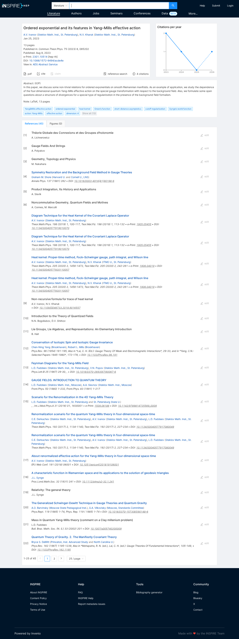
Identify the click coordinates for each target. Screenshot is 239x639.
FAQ (80, 592)
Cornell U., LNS (79, 177)
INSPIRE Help (85, 598)
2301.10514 (40, 56)
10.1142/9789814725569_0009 (137, 405)
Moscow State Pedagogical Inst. (68, 507)
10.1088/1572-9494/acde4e (46, 60)
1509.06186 (101, 405)
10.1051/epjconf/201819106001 (99, 464)
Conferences (142, 13)
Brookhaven (59, 347)
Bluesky (197, 598)
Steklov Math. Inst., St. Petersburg (57, 34)
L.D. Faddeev (39, 367)
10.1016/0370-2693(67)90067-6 (96, 371)
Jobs (96, 13)
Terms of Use (37, 609)
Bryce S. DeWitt (40, 541)
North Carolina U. (103, 541)
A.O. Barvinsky (39, 507)
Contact (197, 609)
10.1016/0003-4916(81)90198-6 (94, 180)
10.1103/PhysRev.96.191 (102, 354)
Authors (76, 13)
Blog (195, 592)
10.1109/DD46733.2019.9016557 (59, 307)
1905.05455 (143, 224)
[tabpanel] (119, 346)
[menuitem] (202, 5)
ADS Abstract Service (45, 64)
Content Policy (38, 598)
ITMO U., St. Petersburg (116, 262)
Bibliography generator (149, 592)
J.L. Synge (37, 477)
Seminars (116, 13)
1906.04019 (147, 265)
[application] (186, 53)
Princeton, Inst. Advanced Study (69, 541)
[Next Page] (61, 558)
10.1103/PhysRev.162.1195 (54, 549)
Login (230, 5)
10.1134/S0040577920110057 (50, 269)
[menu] (208, 5)
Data (165, 13)
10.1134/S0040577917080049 (155, 426)
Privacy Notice (38, 603)
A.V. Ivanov (29, 34)
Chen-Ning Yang (40, 347)
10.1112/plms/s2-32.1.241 (98, 481)
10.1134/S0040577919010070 (50, 228)
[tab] (34, 124)
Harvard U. (59, 177)
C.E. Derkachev (40, 419)
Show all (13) (89, 113)
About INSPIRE (38, 592)
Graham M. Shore (41, 177)
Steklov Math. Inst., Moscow (64, 384)
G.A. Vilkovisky (97, 507)
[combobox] (119, 5)
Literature (53, 13)
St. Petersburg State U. (107, 401)
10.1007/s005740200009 (106, 528)
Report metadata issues (91, 603)
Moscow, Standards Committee (125, 507)
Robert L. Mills (76, 347)
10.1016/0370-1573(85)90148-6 (128, 511)
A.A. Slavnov (90, 384)
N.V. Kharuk (86, 34)
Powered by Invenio (28, 633)
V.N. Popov (96, 367)
